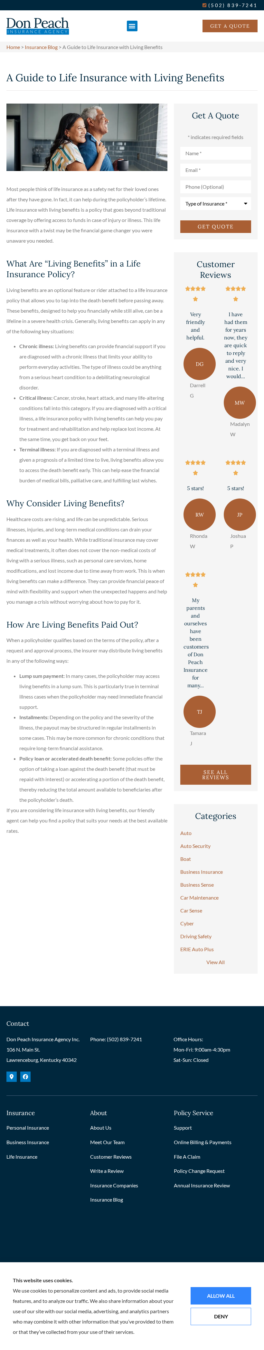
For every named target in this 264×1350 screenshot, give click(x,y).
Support (183, 1127)
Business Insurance (27, 1142)
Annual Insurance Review (202, 1185)
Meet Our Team (107, 1142)
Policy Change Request (199, 1171)
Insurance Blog (41, 47)
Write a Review (107, 1171)
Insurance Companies (114, 1185)
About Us (100, 1127)
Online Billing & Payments (202, 1142)
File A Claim (187, 1157)
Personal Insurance (27, 1127)
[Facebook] (25, 1077)
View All (215, 962)
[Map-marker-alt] (11, 1077)
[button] (132, 26)
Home (13, 47)
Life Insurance (21, 1157)
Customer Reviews (111, 1157)
